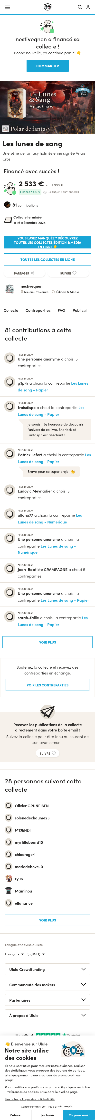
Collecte (11, 310)
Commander (47, 65)
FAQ (61, 310)
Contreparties (38, 310)
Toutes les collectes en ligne (47, 259)
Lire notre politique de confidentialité (30, 1099)
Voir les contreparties (47, 685)
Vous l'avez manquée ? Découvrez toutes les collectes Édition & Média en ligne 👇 (47, 242)
